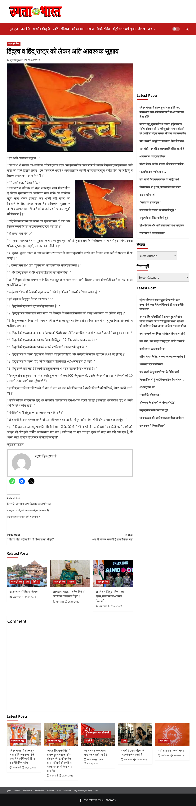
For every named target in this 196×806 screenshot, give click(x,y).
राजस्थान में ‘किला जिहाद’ (24, 592)
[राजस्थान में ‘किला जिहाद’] (27, 573)
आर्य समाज (164, 740)
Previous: (30, 537)
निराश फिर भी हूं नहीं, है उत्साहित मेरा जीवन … (162, 187)
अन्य (150, 29)
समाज (90, 29)
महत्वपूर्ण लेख (13, 43)
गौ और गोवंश (103, 29)
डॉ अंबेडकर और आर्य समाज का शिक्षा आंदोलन (162, 225)
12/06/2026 (92, 763)
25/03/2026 (30, 597)
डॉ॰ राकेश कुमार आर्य (95, 759)
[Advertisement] (163, 65)
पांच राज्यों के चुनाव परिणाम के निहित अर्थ (159, 179)
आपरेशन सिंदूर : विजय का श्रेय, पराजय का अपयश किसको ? (110, 596)
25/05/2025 (116, 606)
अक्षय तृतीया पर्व (147, 194)
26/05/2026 (141, 759)
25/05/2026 (179, 755)
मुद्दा (27, 581)
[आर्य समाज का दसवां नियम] (172, 734)
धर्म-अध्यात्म (78, 29)
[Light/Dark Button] (176, 29)
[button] (187, 29)
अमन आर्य (17, 767)
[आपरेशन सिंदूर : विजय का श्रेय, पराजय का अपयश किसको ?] (113, 573)
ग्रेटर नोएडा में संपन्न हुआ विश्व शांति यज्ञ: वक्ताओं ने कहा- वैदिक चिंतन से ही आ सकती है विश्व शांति (162, 112)
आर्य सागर (17, 597)
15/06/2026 (67, 775)
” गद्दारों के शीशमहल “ (150, 202)
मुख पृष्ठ (14, 29)
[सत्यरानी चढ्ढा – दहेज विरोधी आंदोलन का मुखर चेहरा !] (70, 573)
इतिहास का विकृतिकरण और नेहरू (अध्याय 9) (28, 510)
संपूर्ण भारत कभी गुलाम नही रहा (129, 29)
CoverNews (89, 800)
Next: (112, 537)
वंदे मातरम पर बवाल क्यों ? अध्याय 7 (23, 516)
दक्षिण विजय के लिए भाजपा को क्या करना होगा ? (162, 164)
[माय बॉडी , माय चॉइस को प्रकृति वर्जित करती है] (135, 734)
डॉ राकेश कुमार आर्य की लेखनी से (97, 734)
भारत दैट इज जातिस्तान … (153, 171)
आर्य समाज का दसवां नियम (152, 156)
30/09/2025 (73, 602)
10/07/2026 (30, 767)
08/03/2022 (34, 60)
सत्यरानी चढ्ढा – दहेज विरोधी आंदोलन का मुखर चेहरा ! (69, 594)
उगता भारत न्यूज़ (17, 740)
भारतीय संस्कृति (41, 29)
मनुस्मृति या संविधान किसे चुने (154, 217)
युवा (124, 740)
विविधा (35, 581)
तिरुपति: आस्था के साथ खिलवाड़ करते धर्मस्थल (29, 503)
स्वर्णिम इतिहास (61, 29)
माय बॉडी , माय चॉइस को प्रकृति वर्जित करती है (162, 148)
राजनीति (25, 29)
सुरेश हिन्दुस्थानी (16, 60)
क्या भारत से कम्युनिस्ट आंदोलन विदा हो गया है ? (162, 141)
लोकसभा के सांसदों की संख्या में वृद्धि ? (158, 210)
